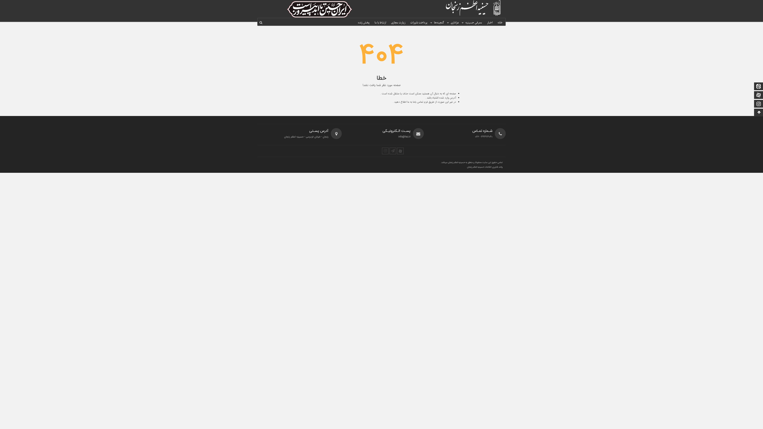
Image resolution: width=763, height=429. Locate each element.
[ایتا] (759, 87)
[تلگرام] (392, 151)
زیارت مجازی (398, 23)
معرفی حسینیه (473, 23)
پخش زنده (364, 23)
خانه (500, 23)
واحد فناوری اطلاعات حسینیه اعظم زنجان (485, 167)
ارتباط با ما (380, 23)
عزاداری (455, 23)
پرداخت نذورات (418, 23)
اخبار (490, 23)
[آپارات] (759, 95)
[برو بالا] (759, 112)
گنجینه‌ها (439, 23)
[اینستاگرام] (759, 104)
